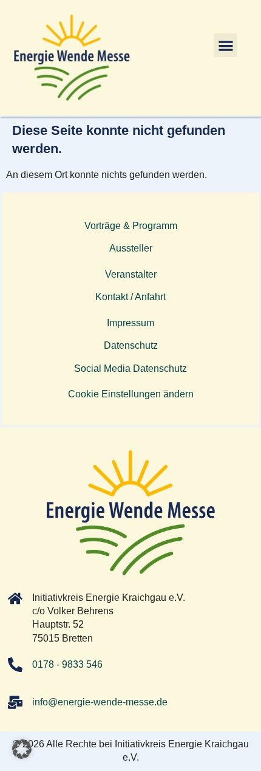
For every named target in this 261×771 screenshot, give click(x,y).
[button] (225, 45)
